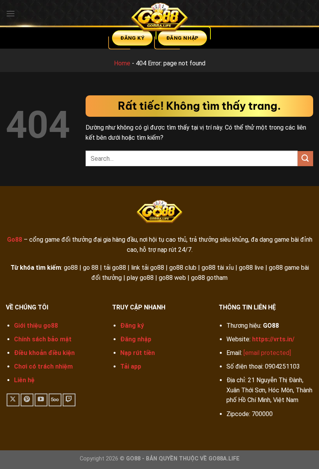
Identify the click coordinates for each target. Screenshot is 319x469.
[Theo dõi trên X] (13, 399)
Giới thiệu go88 (36, 325)
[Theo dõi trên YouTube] (41, 399)
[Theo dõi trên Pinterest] (27, 399)
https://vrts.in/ (273, 339)
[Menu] (10, 13)
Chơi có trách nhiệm (43, 366)
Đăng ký (132, 325)
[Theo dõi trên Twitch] (69, 399)
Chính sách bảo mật (43, 339)
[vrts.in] (159, 19)
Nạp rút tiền (137, 353)
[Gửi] (305, 158)
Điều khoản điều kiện (44, 353)
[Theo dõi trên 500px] (55, 399)
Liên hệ (24, 380)
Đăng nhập (135, 339)
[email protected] (267, 353)
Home (122, 63)
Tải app (130, 366)
